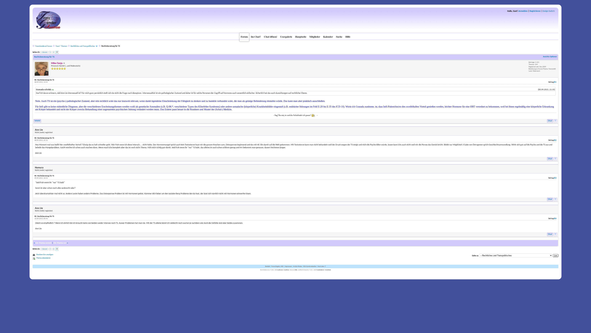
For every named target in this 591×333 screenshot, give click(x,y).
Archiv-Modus (297, 266)
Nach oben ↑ (322, 266)
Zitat (550, 121)
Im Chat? (256, 36)
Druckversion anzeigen (44, 255)
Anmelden (523, 11)
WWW (37, 121)
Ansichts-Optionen (550, 57)
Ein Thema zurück (44, 243)
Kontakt (267, 266)
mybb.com (280, 270)
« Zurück (44, 52)
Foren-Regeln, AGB (277, 266)
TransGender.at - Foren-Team (323, 270)
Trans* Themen (61, 46)
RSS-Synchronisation (309, 266)
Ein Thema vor (60, 243)
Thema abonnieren (43, 258)
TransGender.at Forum (43, 46)
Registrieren (535, 11)
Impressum (288, 266)
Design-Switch (548, 11)
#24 (555, 219)
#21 (555, 82)
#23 (555, 178)
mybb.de (286, 270)
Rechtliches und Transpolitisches (83, 46)
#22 (555, 140)
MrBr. (296, 270)
